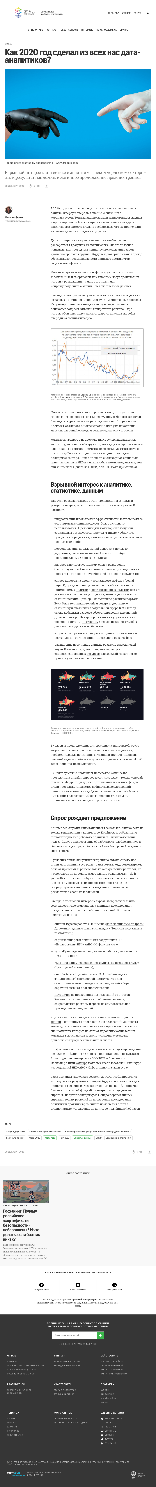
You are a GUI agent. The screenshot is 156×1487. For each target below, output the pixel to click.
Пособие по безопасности (21, 1374)
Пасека (104, 1403)
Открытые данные (83, 1138)
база (69, 974)
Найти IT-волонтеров (112, 1370)
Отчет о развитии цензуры (21, 1370)
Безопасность (69, 30)
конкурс (81, 1063)
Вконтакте (110, 1431)
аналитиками (89, 1026)
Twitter (109, 1439)
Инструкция (10, 1205)
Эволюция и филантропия (118, 1138)
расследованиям (102, 421)
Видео (8, 43)
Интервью (87, 30)
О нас (137, 13)
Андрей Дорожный (15, 1131)
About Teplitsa (15, 1435)
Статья (34, 1205)
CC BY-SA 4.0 (31, 1465)
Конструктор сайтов (112, 1362)
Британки (115, 1058)
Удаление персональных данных (72, 1423)
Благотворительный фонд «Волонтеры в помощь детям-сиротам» (98, 1131)
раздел (85, 612)
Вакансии (12, 1427)
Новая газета (66, 397)
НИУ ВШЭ (99, 1058)
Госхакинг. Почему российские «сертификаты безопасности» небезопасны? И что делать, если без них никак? (21, 1225)
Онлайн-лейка (108, 1398)
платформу (90, 621)
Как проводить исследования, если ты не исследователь (96, 962)
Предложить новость (65, 1419)
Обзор (24, 1205)
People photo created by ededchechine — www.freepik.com (41, 162)
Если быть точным (67, 603)
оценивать (74, 304)
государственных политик (110, 590)
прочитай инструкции (84, 1299)
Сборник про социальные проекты (25, 1366)
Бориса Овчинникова (91, 395)
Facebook (110, 1423)
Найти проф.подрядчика (114, 1374)
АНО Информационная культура (45, 1131)
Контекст (52, 30)
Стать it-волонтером (65, 1390)
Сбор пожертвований (112, 1366)
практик (82, 590)
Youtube (109, 1435)
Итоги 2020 (34, 1138)
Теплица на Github (64, 1394)
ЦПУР (98, 1138)
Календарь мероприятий (67, 1366)
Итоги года (49, 1138)
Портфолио (13, 1431)
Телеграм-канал (113, 1419)
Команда (12, 1423)
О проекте (12, 1419)
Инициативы (36, 30)
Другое (124, 30)
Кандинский (107, 1394)
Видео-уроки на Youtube (67, 1362)
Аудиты (105, 1390)
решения (117, 999)
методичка (62, 994)
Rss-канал (110, 1443)
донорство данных (96, 649)
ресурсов (93, 653)
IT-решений (85, 528)
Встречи (126, 13)
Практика (113, 13)
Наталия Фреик (14, 217)
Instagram (110, 1427)
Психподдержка (106, 30)
